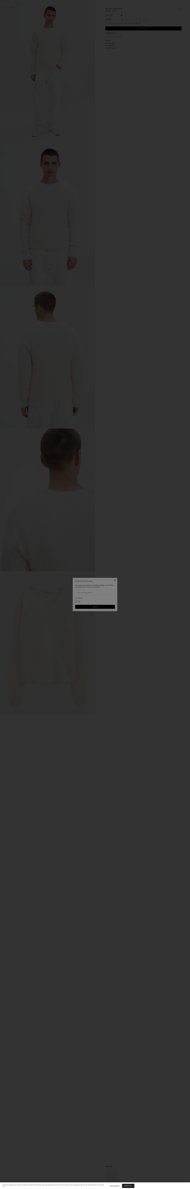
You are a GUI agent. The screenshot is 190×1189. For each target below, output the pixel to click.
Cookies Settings (114, 1186)
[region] (95, 1185)
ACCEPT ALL (128, 1186)
